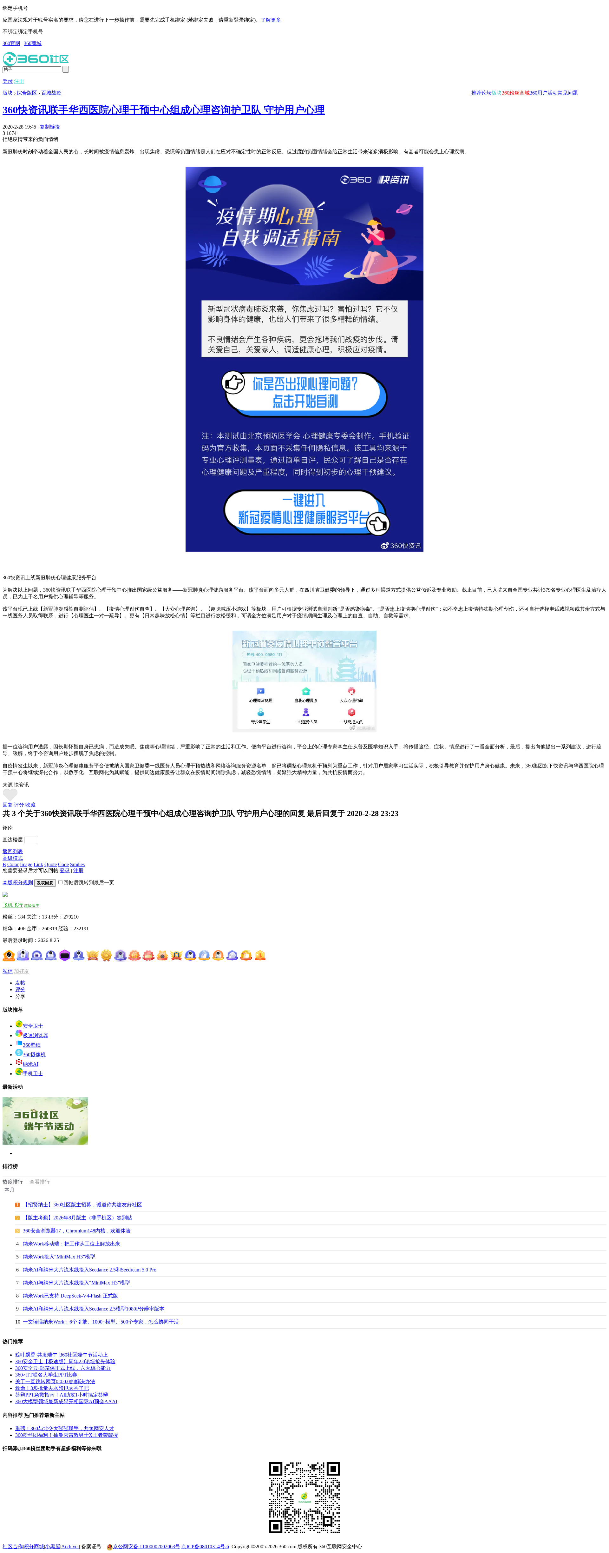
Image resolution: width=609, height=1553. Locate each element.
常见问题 (568, 93)
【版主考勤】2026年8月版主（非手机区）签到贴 (77, 1217)
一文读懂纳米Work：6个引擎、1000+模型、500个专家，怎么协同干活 (101, 1321)
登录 (8, 81)
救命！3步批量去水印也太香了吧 (52, 1388)
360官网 (11, 43)
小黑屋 (52, 1546)
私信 (8, 971)
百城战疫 (51, 93)
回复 (8, 804)
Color (13, 864)
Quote (50, 864)
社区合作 (13, 1546)
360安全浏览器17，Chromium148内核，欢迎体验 (77, 1230)
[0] (10, 800)
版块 (497, 93)
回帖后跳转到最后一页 (88, 882)
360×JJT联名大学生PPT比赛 (46, 1374)
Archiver (70, 1546)
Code (63, 864)
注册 (19, 81)
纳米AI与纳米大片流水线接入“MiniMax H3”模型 (76, 1282)
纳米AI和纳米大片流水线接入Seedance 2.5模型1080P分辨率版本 (93, 1308)
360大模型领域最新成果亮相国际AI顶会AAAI (66, 1401)
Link (38, 864)
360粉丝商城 (516, 93)
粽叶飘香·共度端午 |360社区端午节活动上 (61, 1354)
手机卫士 (33, 1073)
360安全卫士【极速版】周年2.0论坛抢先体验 (65, 1361)
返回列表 (13, 851)
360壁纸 (32, 1045)
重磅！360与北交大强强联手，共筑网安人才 (64, 1428)
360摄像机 (34, 1054)
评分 (19, 804)
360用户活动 (544, 93)
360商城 (33, 43)
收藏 (30, 804)
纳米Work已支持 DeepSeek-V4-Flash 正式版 (70, 1295)
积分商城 (34, 1546)
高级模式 (13, 858)
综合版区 (27, 93)
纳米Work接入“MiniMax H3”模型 (59, 1256)
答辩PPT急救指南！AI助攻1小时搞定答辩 (61, 1394)
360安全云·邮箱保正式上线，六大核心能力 (63, 1368)
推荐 (476, 93)
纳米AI (30, 1064)
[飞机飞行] (5, 895)
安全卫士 (33, 1026)
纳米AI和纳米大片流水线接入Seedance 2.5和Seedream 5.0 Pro (89, 1269)
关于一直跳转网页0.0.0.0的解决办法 (55, 1381)
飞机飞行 (13, 905)
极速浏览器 (35, 1035)
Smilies (77, 864)
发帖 (20, 983)
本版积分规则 (18, 882)
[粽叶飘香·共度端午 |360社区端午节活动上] (45, 1143)
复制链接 (50, 126)
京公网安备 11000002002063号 (146, 1546)
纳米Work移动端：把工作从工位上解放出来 (71, 1243)
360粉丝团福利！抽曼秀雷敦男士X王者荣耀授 (66, 1435)
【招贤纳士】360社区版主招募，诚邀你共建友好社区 (82, 1204)
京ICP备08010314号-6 (205, 1546)
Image (26, 864)
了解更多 (271, 20)
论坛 (486, 93)
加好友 (21, 971)
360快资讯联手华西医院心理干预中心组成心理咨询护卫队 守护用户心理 (164, 110)
